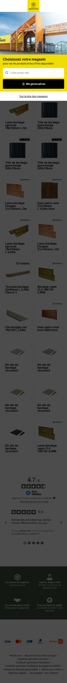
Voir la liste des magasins (33, 96)
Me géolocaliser (36, 84)
